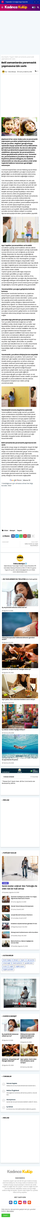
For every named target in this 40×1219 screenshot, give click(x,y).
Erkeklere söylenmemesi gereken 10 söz (24, 924)
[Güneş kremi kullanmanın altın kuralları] (6, 934)
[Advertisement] (20, 33)
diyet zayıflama (17, 963)
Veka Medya (19, 563)
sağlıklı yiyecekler (8, 969)
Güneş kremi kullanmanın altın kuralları (24, 932)
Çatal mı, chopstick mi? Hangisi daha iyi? (16, 669)
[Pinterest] (25, 536)
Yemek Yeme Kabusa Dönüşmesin (22, 906)
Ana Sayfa (4, 57)
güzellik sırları (29, 963)
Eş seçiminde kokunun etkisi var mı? (14, 607)
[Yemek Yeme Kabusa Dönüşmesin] (6, 908)
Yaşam (11, 57)
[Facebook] (13, 536)
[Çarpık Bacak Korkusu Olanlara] (6, 917)
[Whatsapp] (21, 536)
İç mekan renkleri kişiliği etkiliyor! (13, 730)
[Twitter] (17, 536)
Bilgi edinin (10, 1211)
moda (5, 966)
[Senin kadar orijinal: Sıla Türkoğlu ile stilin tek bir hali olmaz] (20, 868)
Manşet (12, 530)
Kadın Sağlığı (7, 960)
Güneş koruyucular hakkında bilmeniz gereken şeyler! (18, 638)
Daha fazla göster (31, 579)
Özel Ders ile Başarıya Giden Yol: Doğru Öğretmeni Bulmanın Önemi (24, 897)
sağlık (11, 966)
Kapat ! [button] (5, 1215)
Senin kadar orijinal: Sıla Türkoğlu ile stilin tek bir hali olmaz (19, 887)
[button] (34, 1)
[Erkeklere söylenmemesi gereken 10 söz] (6, 926)
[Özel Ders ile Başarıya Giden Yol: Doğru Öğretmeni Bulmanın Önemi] (6, 899)
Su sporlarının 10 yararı (10, 760)
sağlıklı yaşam (20, 966)
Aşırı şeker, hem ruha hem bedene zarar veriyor (18, 699)
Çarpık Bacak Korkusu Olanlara (21, 915)
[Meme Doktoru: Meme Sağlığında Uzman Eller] (6, 943)
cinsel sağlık (6, 963)
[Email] (29, 536)
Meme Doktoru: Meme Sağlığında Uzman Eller (22, 942)
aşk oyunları (30, 960)
